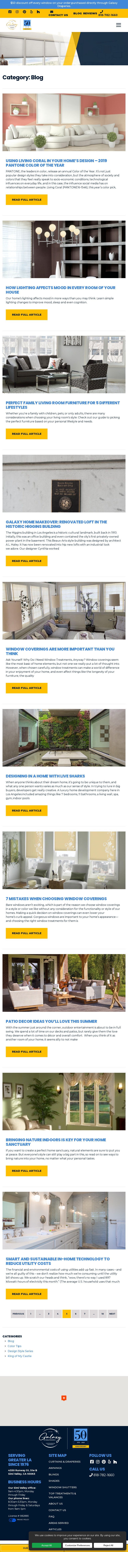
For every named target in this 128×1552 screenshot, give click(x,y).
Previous (18, 1314)
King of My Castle (20, 1356)
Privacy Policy (23, 1520)
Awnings (55, 1468)
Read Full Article (27, 199)
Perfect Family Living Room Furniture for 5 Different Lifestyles (63, 405)
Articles (55, 1529)
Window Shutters (63, 1487)
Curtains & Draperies (64, 1461)
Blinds (54, 1474)
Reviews (90, 13)
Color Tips (15, 1346)
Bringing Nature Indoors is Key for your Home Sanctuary (56, 1142)
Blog (77, 13)
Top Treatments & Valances (62, 1495)
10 (103, 1314)
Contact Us (57, 1510)
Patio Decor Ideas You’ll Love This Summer (51, 1021)
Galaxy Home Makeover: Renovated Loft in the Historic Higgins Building (56, 524)
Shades (54, 1480)
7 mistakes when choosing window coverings (56, 898)
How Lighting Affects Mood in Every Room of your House (60, 290)
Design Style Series (20, 1351)
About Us (56, 1503)
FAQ (51, 1516)
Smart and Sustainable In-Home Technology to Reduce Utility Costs (58, 1261)
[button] (64, 1398)
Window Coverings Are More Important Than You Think (60, 651)
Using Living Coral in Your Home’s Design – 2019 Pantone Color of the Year (56, 163)
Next (112, 1314)
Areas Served (59, 1523)
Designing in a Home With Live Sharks (45, 776)
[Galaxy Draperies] (18, 25)
